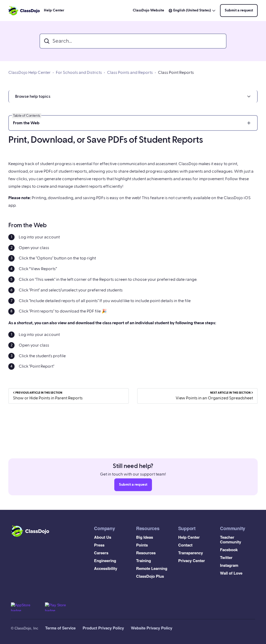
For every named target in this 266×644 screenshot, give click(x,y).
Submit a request (239, 10)
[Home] (24, 10)
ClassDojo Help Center (29, 72)
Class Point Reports (176, 72)
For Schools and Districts (79, 72)
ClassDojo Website (148, 10)
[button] (133, 96)
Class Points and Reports (130, 72)
